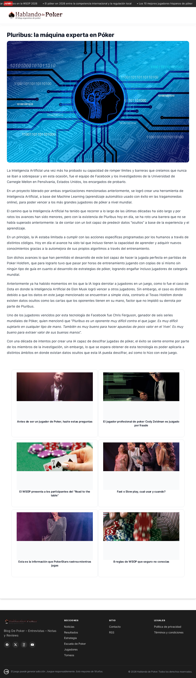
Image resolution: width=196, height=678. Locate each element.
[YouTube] (32, 644)
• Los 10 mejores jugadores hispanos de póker (154, 3)
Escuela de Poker (75, 643)
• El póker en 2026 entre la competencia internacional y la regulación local (77, 3)
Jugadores (71, 649)
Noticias (69, 626)
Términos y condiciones (168, 632)
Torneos (69, 655)
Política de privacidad (167, 626)
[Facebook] (7, 644)
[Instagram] (24, 644)
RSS (111, 632)
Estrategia (70, 638)
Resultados (71, 632)
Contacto (115, 626)
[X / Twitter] (15, 644)
